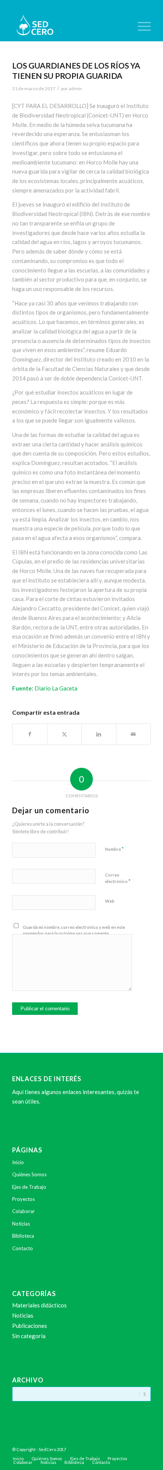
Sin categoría (28, 1335)
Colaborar (23, 1211)
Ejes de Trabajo (29, 1187)
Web (109, 901)
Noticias (21, 1224)
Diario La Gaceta (55, 688)
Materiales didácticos (39, 1305)
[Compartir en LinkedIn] (99, 734)
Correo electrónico (117, 878)
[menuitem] (140, 26)
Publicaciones (29, 1325)
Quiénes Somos (29, 1174)
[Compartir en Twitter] (64, 734)
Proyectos (23, 1199)
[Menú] (140, 26)
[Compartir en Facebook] (30, 734)
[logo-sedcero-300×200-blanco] (67, 26)
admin (75, 88)
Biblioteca (23, 1236)
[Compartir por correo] (133, 734)
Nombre (114, 849)
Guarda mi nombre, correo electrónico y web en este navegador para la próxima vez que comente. (74, 930)
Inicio (18, 1162)
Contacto (22, 1248)
